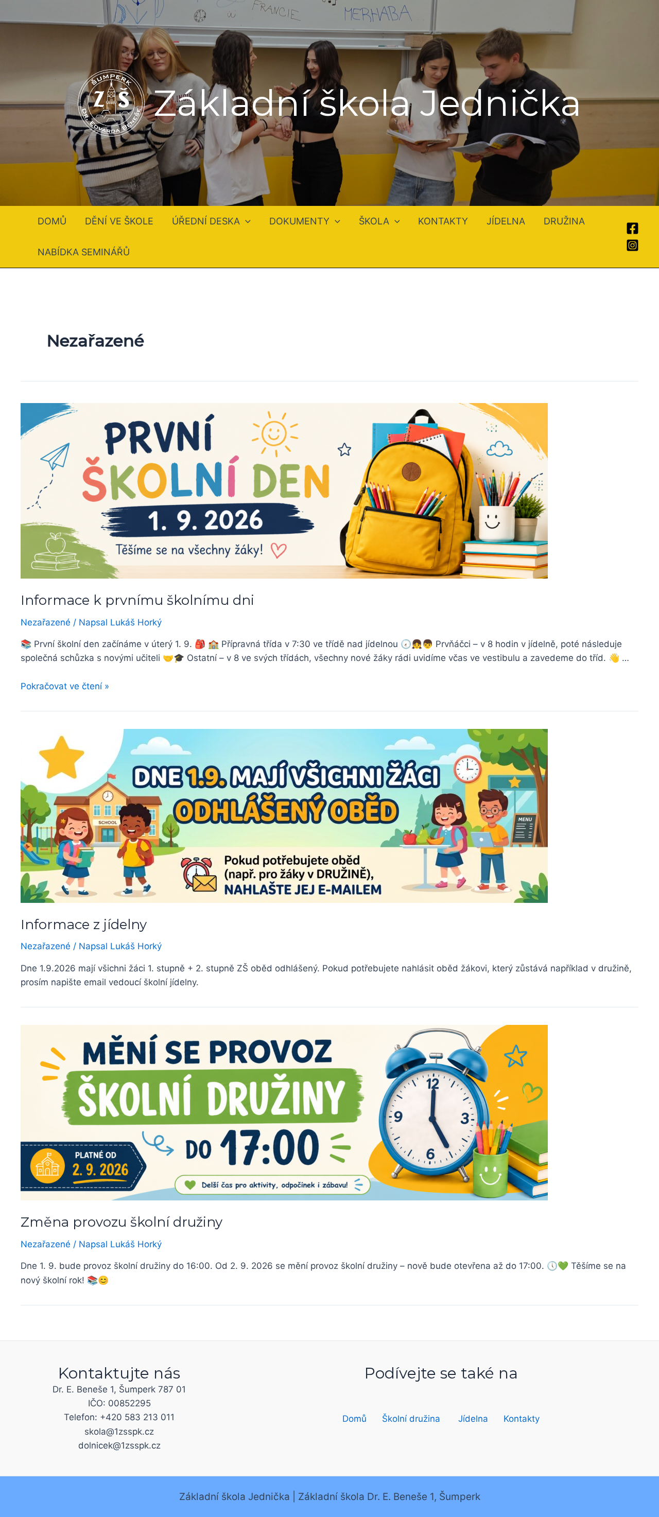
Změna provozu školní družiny (121, 1222)
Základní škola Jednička (367, 103)
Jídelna (473, 1419)
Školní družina (411, 1419)
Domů (354, 1419)
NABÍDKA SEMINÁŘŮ (84, 252)
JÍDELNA (506, 221)
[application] (245, 221)
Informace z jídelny (84, 924)
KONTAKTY (443, 221)
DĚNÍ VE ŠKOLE (119, 221)
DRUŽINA (564, 221)
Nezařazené (46, 622)
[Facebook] (632, 228)
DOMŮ (52, 221)
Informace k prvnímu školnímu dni (137, 600)
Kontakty (522, 1419)
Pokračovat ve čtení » (65, 686)
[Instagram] (632, 245)
